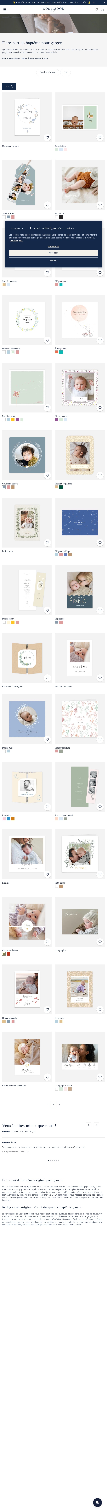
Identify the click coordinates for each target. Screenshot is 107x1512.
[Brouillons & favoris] (96, 9)
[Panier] (102, 9)
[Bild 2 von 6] (50, 1160)
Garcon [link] (30, 17)
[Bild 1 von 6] (48, 1160)
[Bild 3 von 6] (52, 1160)
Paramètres (53, 246)
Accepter (53, 253)
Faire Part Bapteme (18, 17)
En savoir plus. (16, 241)
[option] (56, 149)
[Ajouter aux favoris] (47, 137)
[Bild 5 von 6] (56, 1160)
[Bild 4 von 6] (54, 1160)
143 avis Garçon (28, 1131)
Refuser (53, 260)
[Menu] (4, 9)
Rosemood (5, 17)
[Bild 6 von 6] (58, 1160)
